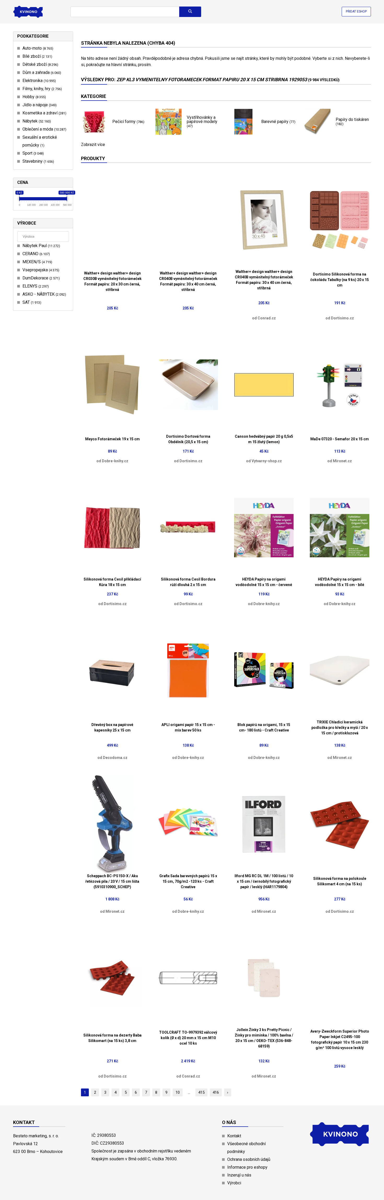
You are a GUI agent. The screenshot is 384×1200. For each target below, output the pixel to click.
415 (201, 1092)
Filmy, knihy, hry (41, 88)
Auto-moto (37, 48)
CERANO (35, 253)
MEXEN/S (36, 261)
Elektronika (38, 80)
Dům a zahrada (41, 72)
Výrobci (234, 1182)
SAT (31, 302)
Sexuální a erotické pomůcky (39, 141)
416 (216, 1092)
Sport (32, 153)
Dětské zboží (39, 64)
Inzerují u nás (239, 1175)
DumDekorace (40, 278)
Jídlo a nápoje (38, 104)
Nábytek (36, 121)
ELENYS (35, 286)
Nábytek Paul (40, 245)
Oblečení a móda (43, 129)
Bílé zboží (36, 56)
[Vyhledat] (190, 12)
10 (178, 1092)
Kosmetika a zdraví (43, 112)
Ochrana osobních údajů (248, 1159)
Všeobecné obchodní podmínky (246, 1147)
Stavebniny (37, 161)
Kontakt (234, 1135)
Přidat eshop (356, 11)
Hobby (33, 96)
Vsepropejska (40, 269)
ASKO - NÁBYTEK (43, 294)
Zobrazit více (93, 145)
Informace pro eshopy (247, 1167)
